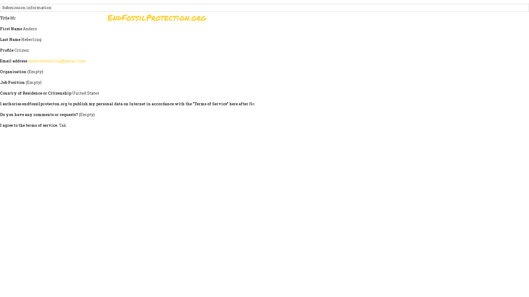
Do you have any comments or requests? (39, 114)
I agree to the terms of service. (29, 125)
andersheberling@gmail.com (57, 61)
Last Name (10, 39)
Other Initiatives (392, 19)
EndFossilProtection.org (156, 17)
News (359, 19)
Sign (258, 19)
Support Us (331, 19)
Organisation (13, 71)
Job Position (12, 82)
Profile (7, 50)
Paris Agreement (290, 19)
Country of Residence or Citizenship (35, 93)
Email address (13, 61)
